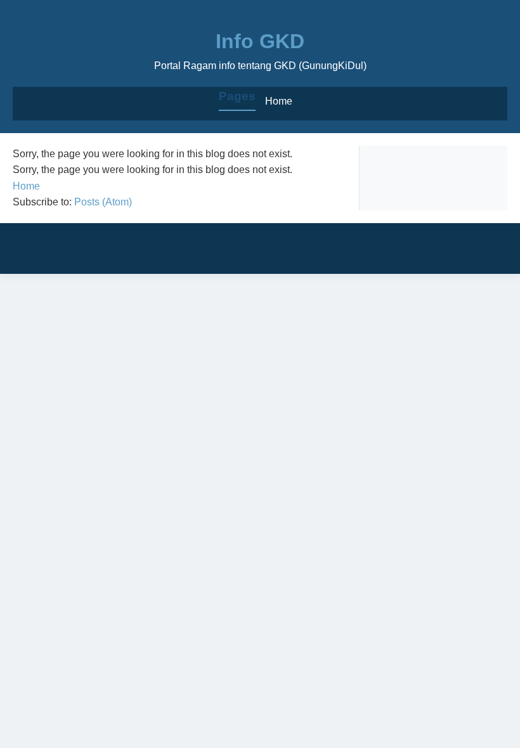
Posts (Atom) (103, 202)
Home (278, 101)
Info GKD (260, 41)
